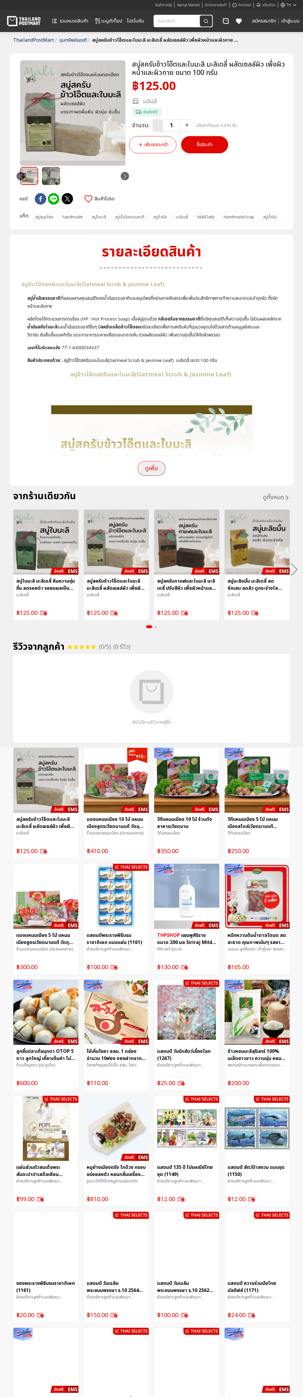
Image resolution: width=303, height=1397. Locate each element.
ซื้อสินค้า (204, 144)
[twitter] (67, 198)
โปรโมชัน (135, 21)
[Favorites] (239, 21)
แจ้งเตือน (268, 5)
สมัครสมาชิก (264, 21)
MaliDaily (206, 217)
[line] (53, 199)
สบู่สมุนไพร (44, 217)
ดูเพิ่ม (151, 468)
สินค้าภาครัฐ (163, 5)
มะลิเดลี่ (150, 100)
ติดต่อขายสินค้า (216, 5)
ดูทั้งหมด (273, 497)
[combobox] (177, 21)
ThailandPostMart (35, 40)
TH (288, 5)
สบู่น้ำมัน (270, 217)
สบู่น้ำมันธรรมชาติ (129, 217)
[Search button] (206, 21)
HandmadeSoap (238, 217)
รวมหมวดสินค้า (74, 21)
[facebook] (40, 199)
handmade (72, 217)
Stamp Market (188, 5)
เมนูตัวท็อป (111, 21)
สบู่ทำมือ (160, 217)
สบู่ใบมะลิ (99, 217)
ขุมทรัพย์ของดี (74, 40)
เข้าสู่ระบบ (290, 21)
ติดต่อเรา (244, 5)
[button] (225, 21)
